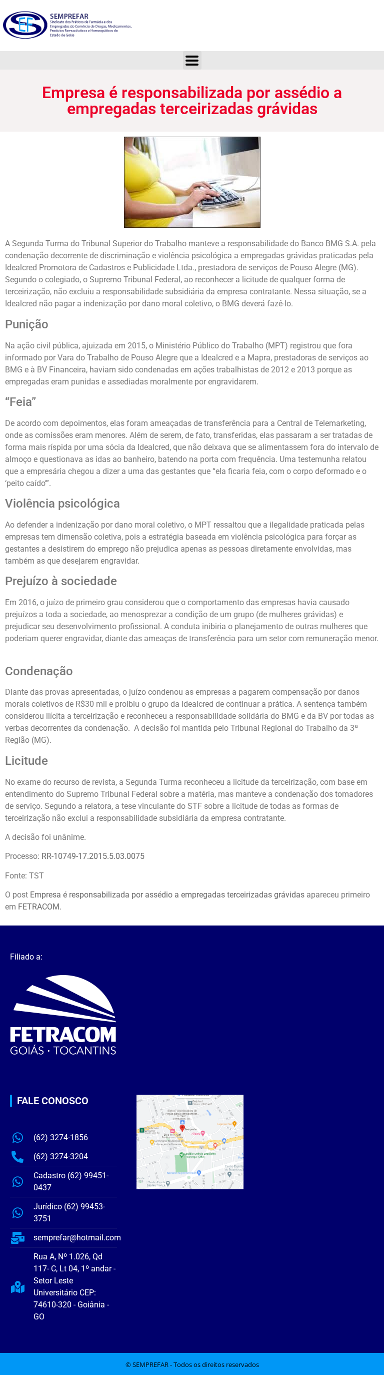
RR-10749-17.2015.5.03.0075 (93, 856)
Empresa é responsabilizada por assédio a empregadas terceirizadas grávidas (167, 894)
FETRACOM (39, 906)
